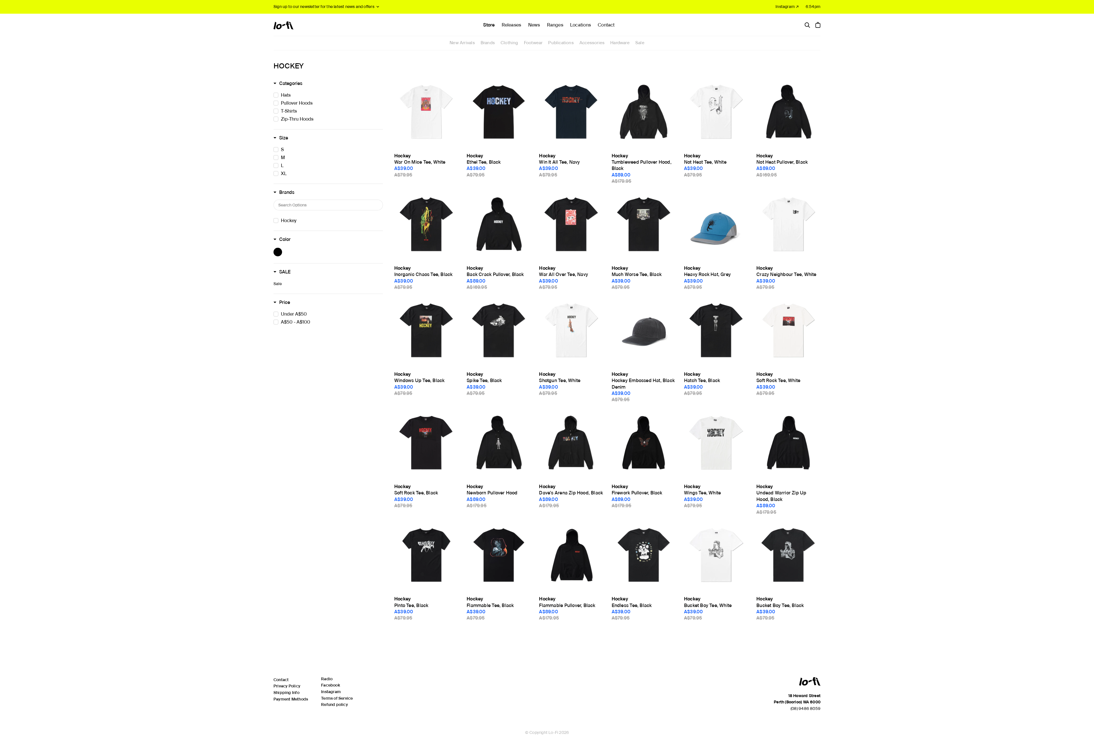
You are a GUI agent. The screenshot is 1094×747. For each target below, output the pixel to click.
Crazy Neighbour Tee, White (786, 274)
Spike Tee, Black (484, 380)
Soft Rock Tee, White (778, 380)
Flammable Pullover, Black (567, 605)
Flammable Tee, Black (490, 605)
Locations (580, 25)
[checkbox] (330, 95)
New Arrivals (462, 42)
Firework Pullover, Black (637, 493)
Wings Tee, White (702, 493)
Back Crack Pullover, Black (495, 274)
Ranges (555, 25)
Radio (326, 679)
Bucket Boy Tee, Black (780, 605)
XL (542, 148)
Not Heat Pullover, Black (782, 162)
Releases (511, 25)
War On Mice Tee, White (420, 162)
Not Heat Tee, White (705, 162)
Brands (488, 42)
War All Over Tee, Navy (563, 274)
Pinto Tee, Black (411, 605)
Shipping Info (286, 692)
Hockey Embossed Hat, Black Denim (643, 383)
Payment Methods (291, 699)
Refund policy (334, 704)
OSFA (690, 260)
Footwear (533, 42)
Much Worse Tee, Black (637, 274)
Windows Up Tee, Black (419, 380)
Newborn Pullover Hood (492, 493)
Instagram (331, 691)
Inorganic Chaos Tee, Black (423, 274)
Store (489, 25)
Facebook (330, 685)
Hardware (620, 42)
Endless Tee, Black (632, 605)
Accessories (592, 42)
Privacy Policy (287, 686)
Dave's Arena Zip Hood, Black (571, 493)
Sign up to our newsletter (324, 6)
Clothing (509, 42)
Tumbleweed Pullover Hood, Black (641, 165)
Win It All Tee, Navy (559, 162)
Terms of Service (337, 698)
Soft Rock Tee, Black (416, 493)
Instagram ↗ (787, 6)
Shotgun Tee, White (559, 380)
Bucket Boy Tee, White (708, 605)
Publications (561, 42)
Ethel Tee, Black (484, 162)
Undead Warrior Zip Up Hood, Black (781, 496)
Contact (606, 25)
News (534, 25)
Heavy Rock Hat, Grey (707, 274)
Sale (639, 42)
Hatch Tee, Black (702, 380)
